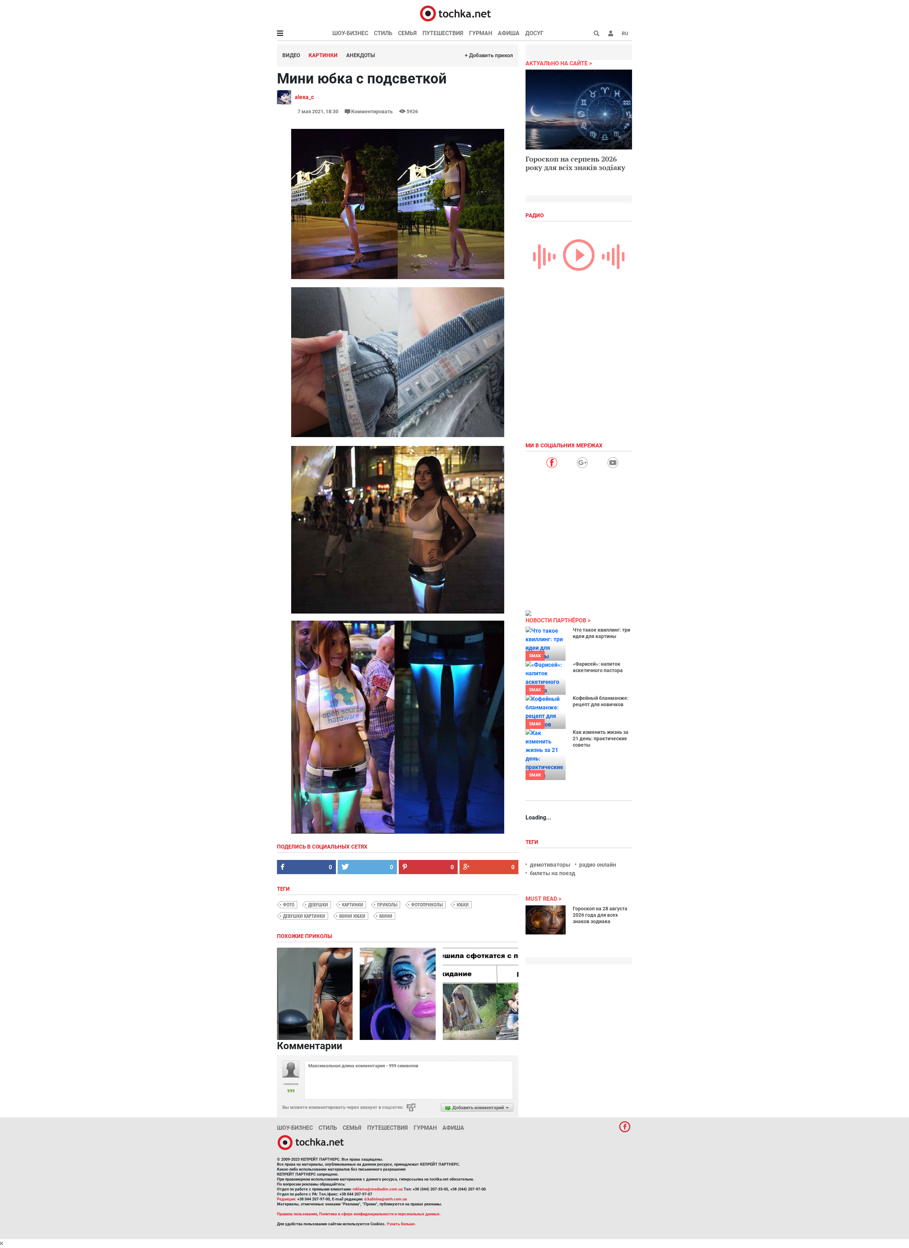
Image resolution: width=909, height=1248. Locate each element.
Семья (407, 33)
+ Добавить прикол (489, 55)
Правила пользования (297, 1214)
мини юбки (352, 915)
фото (288, 904)
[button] (611, 33)
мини (385, 915)
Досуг (534, 33)
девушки (318, 904)
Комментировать (372, 111)
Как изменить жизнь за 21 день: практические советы (600, 738)
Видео (291, 55)
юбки (463, 904)
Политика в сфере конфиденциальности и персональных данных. (380, 1214)
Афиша (508, 33)
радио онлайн (597, 864)
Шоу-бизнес (350, 33)
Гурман (480, 33)
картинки (352, 904)
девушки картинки (304, 915)
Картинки (323, 55)
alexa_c (304, 97)
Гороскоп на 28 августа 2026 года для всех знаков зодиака (600, 915)
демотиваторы (550, 864)
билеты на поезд (552, 873)
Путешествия (443, 33)
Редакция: (286, 1199)
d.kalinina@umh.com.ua (385, 1199)
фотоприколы (427, 904)
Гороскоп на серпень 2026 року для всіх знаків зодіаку (575, 163)
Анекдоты (360, 55)
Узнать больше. (401, 1224)
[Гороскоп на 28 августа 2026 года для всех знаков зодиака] (546, 919)
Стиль (383, 33)
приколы (387, 904)
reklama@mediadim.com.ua (378, 1189)
